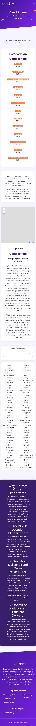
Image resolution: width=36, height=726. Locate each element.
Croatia (9, 430)
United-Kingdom (9, 370)
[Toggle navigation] (34, 3)
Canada (9, 442)
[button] (3, 209)
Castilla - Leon (17, 16)
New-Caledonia (26, 405)
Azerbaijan (9, 435)
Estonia (9, 457)
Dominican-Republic (10, 425)
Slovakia (26, 442)
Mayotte (26, 460)
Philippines (26, 413)
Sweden (26, 435)
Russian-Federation (26, 467)
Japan (10, 423)
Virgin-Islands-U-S (26, 455)
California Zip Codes (9, 695)
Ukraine (26, 450)
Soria (26, 16)
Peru (26, 415)
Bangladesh (9, 438)
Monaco (9, 413)
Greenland (9, 465)
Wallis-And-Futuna (26, 457)
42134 (18, 66)
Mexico (9, 408)
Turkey (26, 447)
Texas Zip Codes (9, 699)
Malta (26, 398)
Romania (26, 465)
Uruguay (26, 452)
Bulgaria (9, 388)
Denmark (10, 398)
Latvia (26, 388)
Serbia (26, 432)
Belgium (9, 368)
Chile (9, 445)
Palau (26, 428)
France (9, 373)
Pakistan (26, 418)
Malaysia (26, 403)
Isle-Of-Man (26, 370)
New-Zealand (26, 410)
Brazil (9, 385)
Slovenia (26, 440)
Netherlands (9, 410)
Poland (9, 415)
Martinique (26, 395)
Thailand (9, 380)
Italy (26, 378)
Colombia (9, 447)
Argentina (9, 383)
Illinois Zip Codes (9, 702)
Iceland (26, 375)
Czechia (9, 395)
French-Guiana (9, 462)
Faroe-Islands (9, 460)
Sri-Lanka (26, 383)
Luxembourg (26, 385)
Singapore (26, 438)
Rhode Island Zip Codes (26, 696)
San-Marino (26, 445)
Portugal (10, 418)
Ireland (26, 462)
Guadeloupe (9, 467)
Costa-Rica (10, 450)
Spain (8, 16)
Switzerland (10, 428)
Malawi (26, 400)
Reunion (26, 430)
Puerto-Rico (26, 425)
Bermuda (9, 440)
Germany (9, 390)
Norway (26, 408)
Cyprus (9, 452)
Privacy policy (9, 713)
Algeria (9, 455)
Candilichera (18, 18)
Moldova (9, 405)
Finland (9, 403)
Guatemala (26, 365)
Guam (26, 368)
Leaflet (32, 242)
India (26, 373)
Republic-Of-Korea (26, 380)
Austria (9, 393)
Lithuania (9, 420)
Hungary (9, 365)
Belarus (9, 432)
